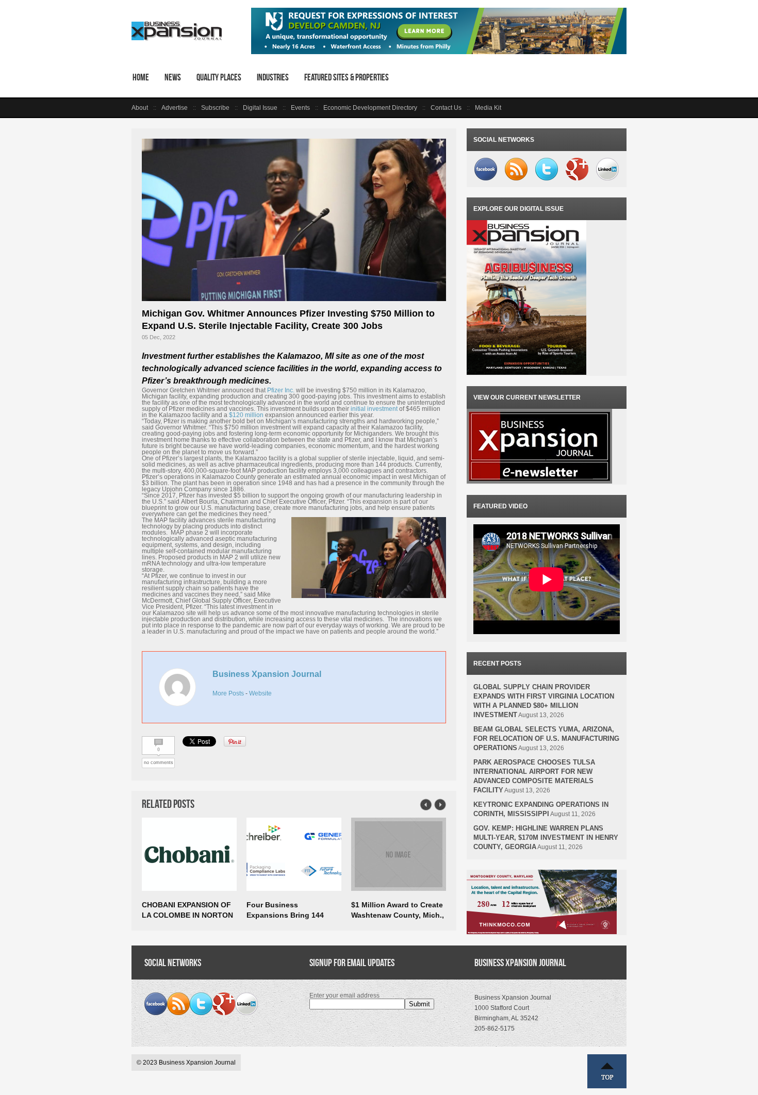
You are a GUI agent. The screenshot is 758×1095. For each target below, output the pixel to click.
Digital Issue (260, 107)
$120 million (246, 415)
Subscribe (215, 107)
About (139, 107)
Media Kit (488, 107)
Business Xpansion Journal (266, 674)
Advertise (174, 107)
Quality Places (218, 77)
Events (300, 107)
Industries (273, 77)
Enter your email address (344, 995)
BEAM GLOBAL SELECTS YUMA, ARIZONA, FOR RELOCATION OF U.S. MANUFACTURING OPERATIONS (546, 738)
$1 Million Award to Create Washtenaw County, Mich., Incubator (397, 915)
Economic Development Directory (370, 107)
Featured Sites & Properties (346, 77)
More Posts (228, 693)
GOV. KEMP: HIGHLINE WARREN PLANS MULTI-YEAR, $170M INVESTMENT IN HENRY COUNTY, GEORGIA (545, 837)
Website (260, 693)
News (172, 77)
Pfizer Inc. (280, 390)
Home (141, 77)
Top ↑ (607, 1071)
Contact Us (446, 107)
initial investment (374, 408)
